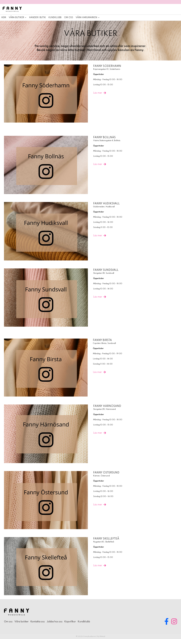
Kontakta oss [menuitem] (37, 621)
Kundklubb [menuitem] (84, 621)
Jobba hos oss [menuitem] (54, 621)
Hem (3, 18)
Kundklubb (54, 18)
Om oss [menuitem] (8, 621)
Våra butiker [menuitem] (21, 621)
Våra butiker (16, 18)
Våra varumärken (86, 18)
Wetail (102, 636)
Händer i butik (37, 18)
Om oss (68, 18)
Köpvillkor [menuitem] (70, 621)
